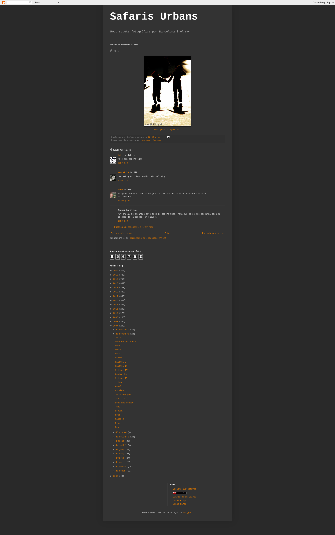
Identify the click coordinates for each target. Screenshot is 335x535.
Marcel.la (123, 172)
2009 (116, 317)
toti (120, 155)
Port (117, 354)
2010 (116, 313)
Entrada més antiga (213, 233)
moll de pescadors (125, 341)
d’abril (120, 458)
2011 (116, 309)
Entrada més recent (122, 233)
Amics (118, 350)
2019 (116, 275)
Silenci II (121, 378)
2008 (116, 322)
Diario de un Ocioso (184, 497)
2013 (116, 300)
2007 (116, 326)
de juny (120, 449)
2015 (116, 292)
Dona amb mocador (125, 403)
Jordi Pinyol (180, 500)
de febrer (122, 467)
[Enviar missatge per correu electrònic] (168, 137)
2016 (116, 288)
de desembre (123, 330)
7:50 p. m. (123, 180)
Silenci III (122, 370)
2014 (116, 296)
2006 (116, 476)
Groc (117, 415)
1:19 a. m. (123, 221)
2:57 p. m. (123, 163)
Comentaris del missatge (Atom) (147, 238)
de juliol (122, 445)
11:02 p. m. (124, 201)
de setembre (123, 437)
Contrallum (121, 374)
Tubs (117, 407)
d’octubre (122, 432)
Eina (117, 423)
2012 (116, 304)
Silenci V (120, 362)
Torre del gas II (125, 394)
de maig (120, 454)
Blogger (187, 512)
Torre (118, 337)
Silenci (119, 382)
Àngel (118, 386)
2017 (116, 283)
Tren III (120, 398)
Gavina (118, 358)
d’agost (120, 441)
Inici (168, 233)
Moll (117, 345)
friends (157, 140)
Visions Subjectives (184, 489)
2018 (116, 279)
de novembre (123, 334)
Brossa (118, 411)
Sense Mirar (179, 504)
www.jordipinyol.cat (167, 129)
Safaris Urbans (154, 17)
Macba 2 (119, 419)
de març (120, 462)
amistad (146, 140)
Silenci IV (121, 366)
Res (117, 427)
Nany (120, 190)
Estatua (119, 390)
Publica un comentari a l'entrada (133, 227)
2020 (116, 270)
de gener (121, 471)
